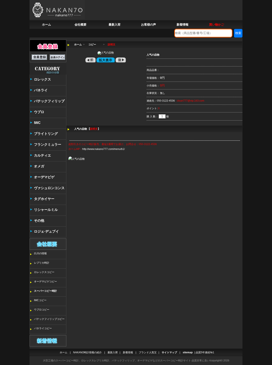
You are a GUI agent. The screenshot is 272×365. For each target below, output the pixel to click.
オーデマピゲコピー (45, 281)
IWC (37, 123)
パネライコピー (43, 328)
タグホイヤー (44, 199)
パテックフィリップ (49, 101)
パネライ (41, 90)
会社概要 (80, 24)
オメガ (39, 166)
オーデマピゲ (44, 177)
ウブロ (39, 112)
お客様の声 (148, 24)
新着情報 (182, 24)
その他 (39, 220)
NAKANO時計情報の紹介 (87, 352)
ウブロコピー (41, 309)
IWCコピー (40, 300)
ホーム (46, 24)
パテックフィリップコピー (49, 319)
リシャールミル (46, 209)
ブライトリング (46, 133)
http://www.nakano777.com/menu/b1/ (103, 149)
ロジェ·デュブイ (46, 231)
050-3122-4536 (166, 100)
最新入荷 (114, 24)
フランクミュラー (47, 144)
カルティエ (42, 155)
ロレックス (42, 79)
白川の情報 (40, 253)
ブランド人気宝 (148, 352)
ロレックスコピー (44, 272)
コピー (92, 44)
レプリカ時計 (41, 262)
